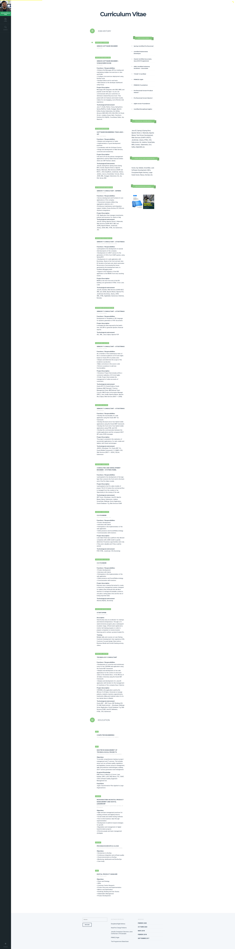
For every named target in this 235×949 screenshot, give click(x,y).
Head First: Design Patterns (119, 927)
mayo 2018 (141, 930)
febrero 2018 (142, 934)
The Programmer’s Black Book (120, 941)
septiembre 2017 (143, 938)
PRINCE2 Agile (115, 937)
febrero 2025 (142, 923)
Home (5, 21)
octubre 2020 (142, 927)
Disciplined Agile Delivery (118, 924)
